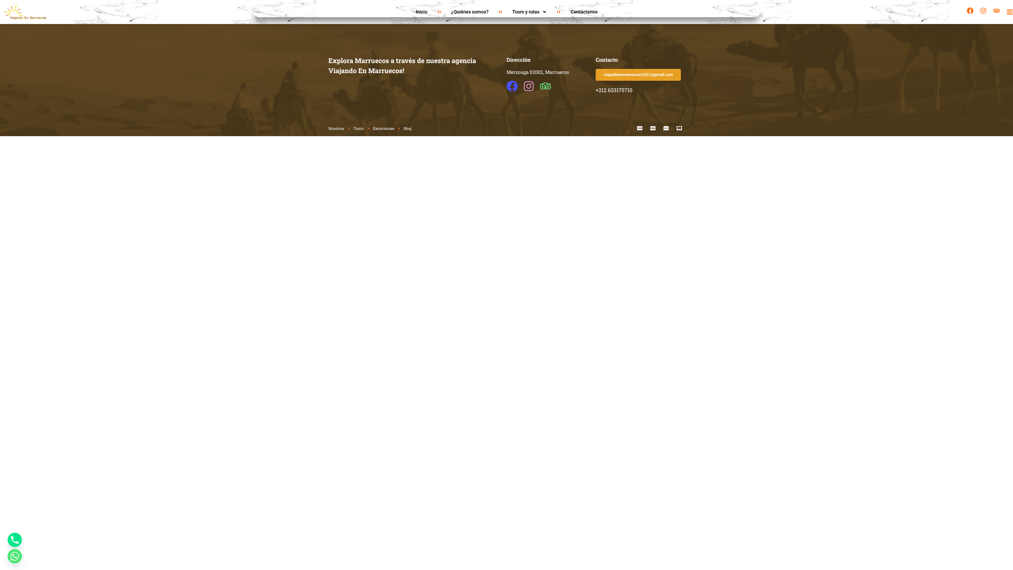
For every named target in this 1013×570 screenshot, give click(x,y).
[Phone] (15, 540)
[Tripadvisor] (996, 10)
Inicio (421, 12)
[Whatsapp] (15, 556)
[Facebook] (970, 10)
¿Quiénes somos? (470, 12)
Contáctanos (584, 12)
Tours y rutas (525, 12)
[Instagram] (983, 10)
